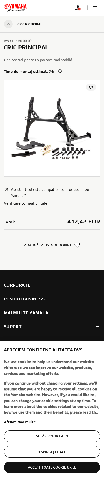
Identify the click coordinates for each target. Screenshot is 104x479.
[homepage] (15, 7)
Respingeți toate (52, 451)
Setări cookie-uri (52, 436)
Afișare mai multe (20, 421)
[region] (52, 410)
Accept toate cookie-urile (52, 467)
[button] (95, 8)
